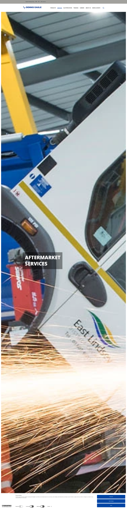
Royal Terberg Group (30, 1)
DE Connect (43, 1)
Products (53, 8)
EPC (39, 1)
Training (75, 8)
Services (59, 8)
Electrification (67, 8)
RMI (36, 1)
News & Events (96, 8)
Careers (82, 8)
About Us (88, 8)
